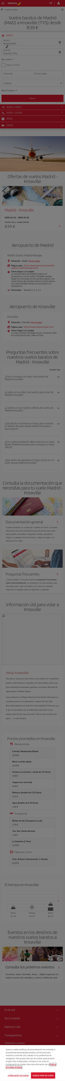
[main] (32, 1063)
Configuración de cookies (18, 1075)
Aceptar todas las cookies (43, 1075)
